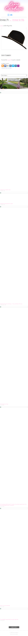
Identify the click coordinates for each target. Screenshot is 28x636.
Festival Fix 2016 (16, 20)
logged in (9, 60)
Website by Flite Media (14, 634)
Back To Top (14, 627)
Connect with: (5, 63)
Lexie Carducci (14, 6)
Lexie (1, 26)
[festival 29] (14, 29)
